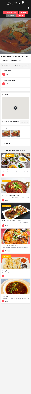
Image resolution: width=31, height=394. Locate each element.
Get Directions (24, 122)
